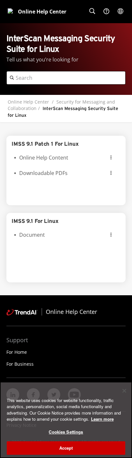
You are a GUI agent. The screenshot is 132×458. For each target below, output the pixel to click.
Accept (66, 448)
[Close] (124, 391)
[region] (66, 420)
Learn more (102, 419)
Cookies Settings (66, 432)
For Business (20, 364)
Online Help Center (28, 102)
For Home (16, 352)
